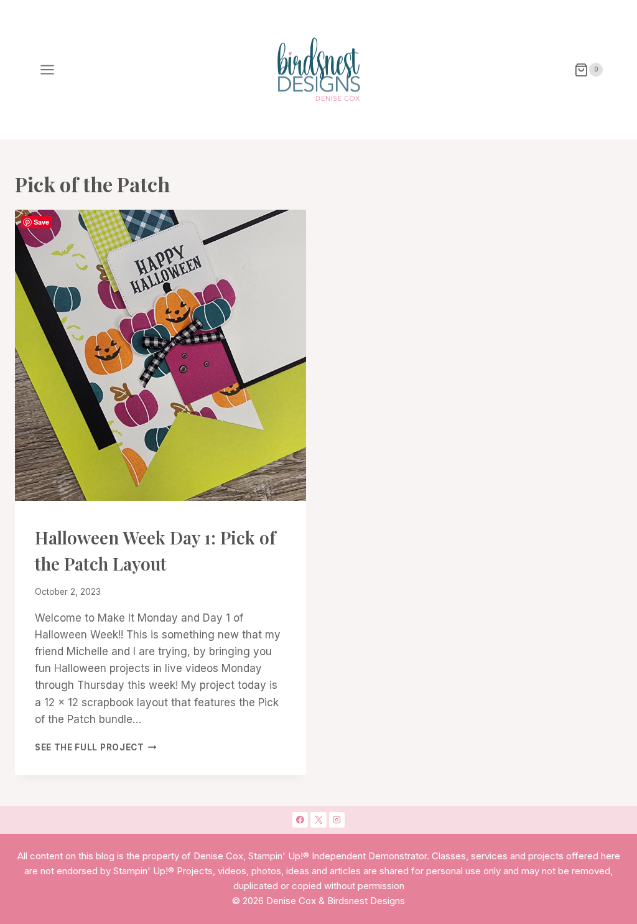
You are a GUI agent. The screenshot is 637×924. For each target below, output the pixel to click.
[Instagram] (337, 820)
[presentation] (160, 355)
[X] (318, 820)
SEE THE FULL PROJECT (96, 747)
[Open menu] (47, 70)
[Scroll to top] (579, 716)
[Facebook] (300, 820)
